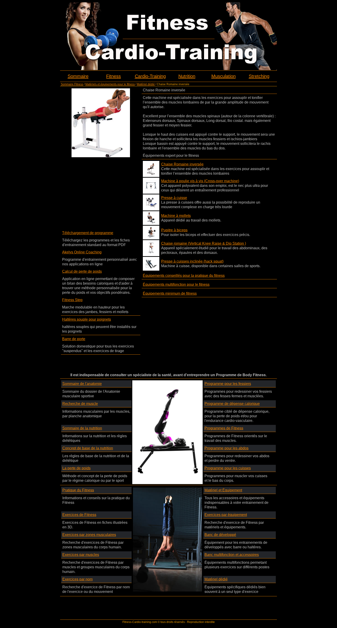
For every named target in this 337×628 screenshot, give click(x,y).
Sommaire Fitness (72, 84)
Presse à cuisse (174, 198)
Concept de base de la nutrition (87, 448)
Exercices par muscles (80, 555)
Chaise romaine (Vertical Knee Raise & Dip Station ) (203, 243)
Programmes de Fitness (223, 428)
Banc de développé (220, 535)
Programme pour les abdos (226, 448)
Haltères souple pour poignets (86, 319)
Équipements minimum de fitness (170, 293)
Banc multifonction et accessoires (231, 555)
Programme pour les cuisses (227, 468)
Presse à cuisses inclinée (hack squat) (192, 261)
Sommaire (78, 76)
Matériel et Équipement (223, 490)
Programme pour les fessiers (227, 384)
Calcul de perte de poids (82, 271)
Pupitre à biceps (174, 230)
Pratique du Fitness (78, 490)
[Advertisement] (100, 192)
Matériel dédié (146, 84)
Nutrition (186, 76)
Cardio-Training (150, 76)
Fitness (113, 76)
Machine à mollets (176, 216)
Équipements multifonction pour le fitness (176, 284)
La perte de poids (76, 468)
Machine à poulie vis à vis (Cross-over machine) (200, 181)
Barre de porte (73, 339)
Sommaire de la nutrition (82, 428)
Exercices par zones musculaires (89, 535)
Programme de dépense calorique (232, 404)
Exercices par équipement (225, 515)
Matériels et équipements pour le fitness (110, 84)
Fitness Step (72, 300)
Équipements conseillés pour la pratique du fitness (184, 276)
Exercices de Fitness (79, 515)
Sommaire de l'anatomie (82, 384)
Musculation (223, 76)
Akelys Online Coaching (82, 252)
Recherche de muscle (80, 404)
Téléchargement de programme (87, 233)
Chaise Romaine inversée (182, 164)
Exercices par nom (77, 579)
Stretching (259, 76)
